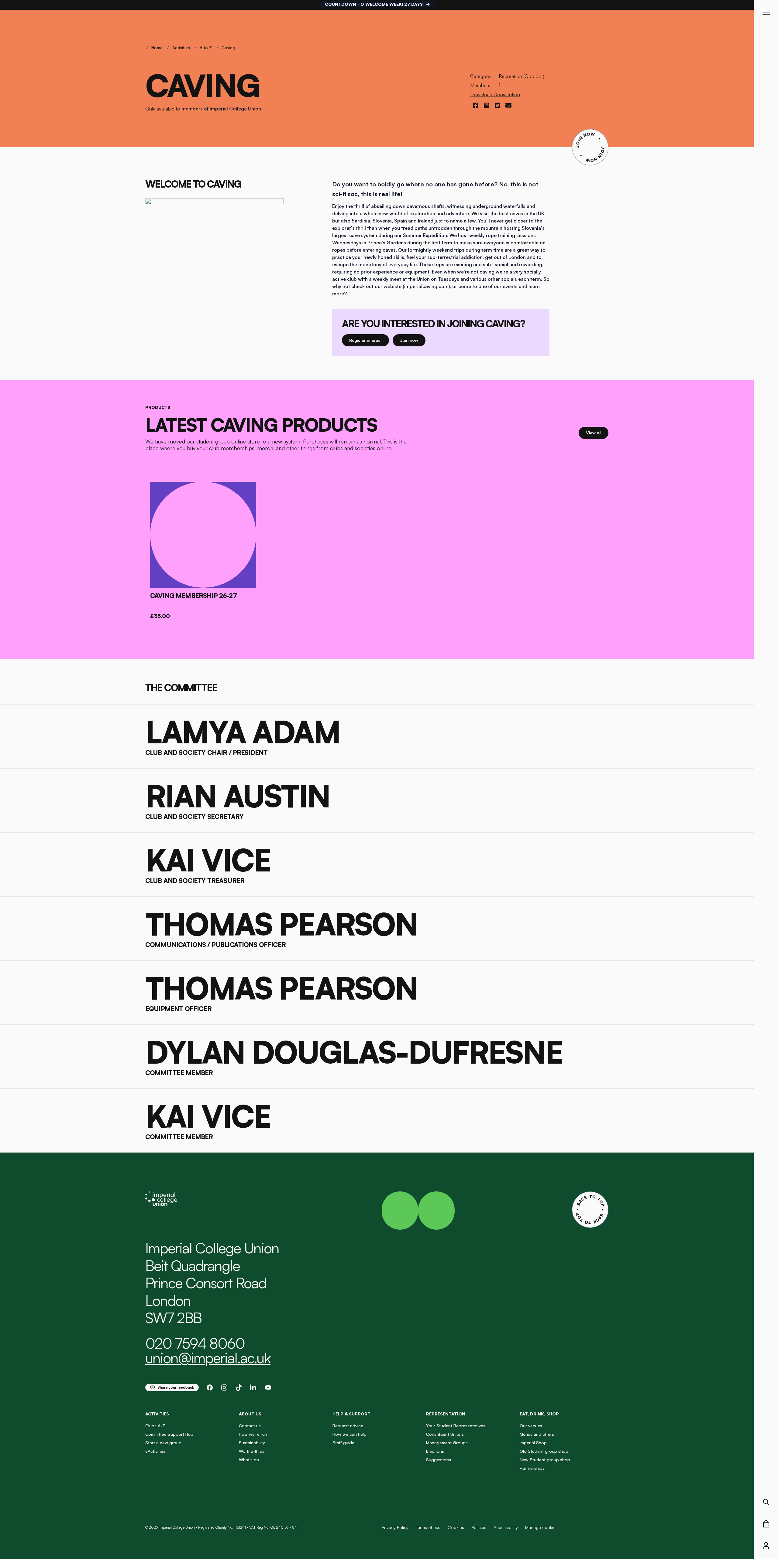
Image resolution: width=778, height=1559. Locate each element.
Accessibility (506, 1527)
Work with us (251, 1451)
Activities (181, 47)
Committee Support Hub (169, 1434)
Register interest (369, 340)
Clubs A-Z (155, 1425)
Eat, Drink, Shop (539, 1413)
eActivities (155, 1451)
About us (250, 1413)
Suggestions (438, 1459)
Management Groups (447, 1442)
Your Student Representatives (455, 1425)
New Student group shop (545, 1459)
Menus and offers (537, 1434)
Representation (445, 1413)
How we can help (349, 1434)
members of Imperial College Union (221, 109)
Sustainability (252, 1442)
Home (157, 47)
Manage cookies (541, 1527)
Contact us (250, 1425)
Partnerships (532, 1468)
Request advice (347, 1425)
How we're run (253, 1434)
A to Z (206, 47)
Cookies (456, 1527)
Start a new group (163, 1442)
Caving (228, 47)
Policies (478, 1527)
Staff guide (343, 1442)
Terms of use (428, 1527)
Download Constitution (495, 94)
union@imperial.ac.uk (207, 1358)
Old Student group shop (544, 1451)
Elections (435, 1451)
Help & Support (351, 1413)
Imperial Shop (533, 1442)
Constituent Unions (445, 1434)
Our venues (531, 1425)
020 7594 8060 (195, 1343)
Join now (411, 340)
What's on (249, 1459)
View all (597, 432)
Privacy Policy (395, 1527)
